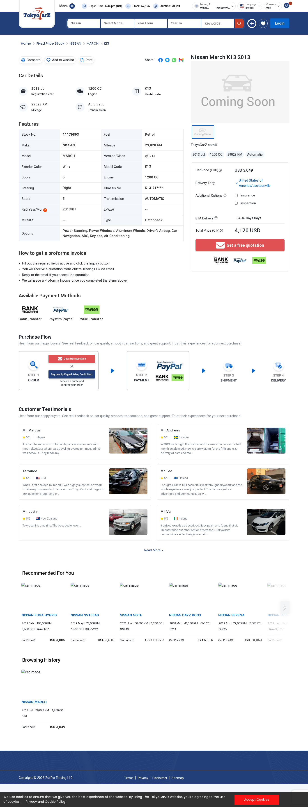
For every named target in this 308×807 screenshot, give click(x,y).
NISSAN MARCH (34, 702)
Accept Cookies (256, 799)
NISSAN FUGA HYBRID (39, 615)
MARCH (93, 43)
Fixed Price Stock (51, 43)
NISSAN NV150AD (85, 615)
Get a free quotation (245, 245)
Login (279, 23)
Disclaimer (159, 778)
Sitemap (178, 778)
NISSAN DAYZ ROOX (185, 615)
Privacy (143, 778)
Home (26, 43)
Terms (128, 778)
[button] (286, 608)
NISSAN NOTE (131, 615)
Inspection (248, 203)
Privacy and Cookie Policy (46, 801)
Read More (152, 550)
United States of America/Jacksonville (255, 183)
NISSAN (76, 43)
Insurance (247, 195)
